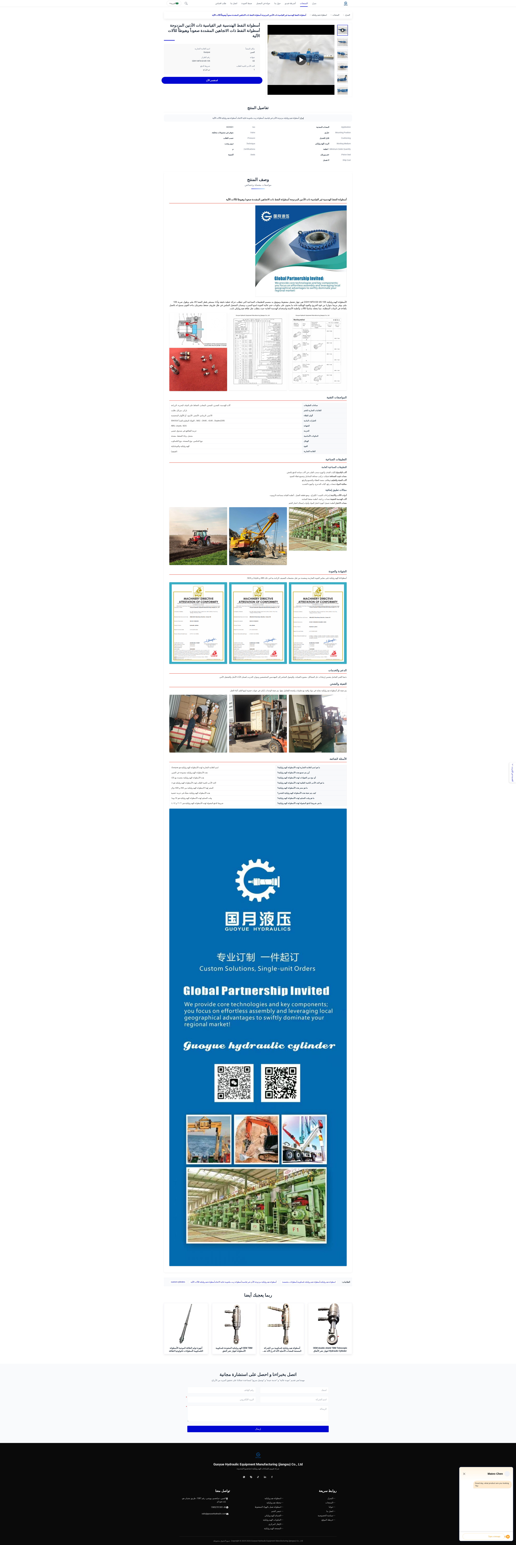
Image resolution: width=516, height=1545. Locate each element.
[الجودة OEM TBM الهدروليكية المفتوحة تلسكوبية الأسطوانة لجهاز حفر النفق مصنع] (234, 1324)
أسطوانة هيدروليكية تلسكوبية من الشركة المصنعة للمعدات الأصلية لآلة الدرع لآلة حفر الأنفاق (282, 1350)
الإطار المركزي (274, 1524)
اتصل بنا (329, 1511)
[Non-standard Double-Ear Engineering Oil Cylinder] (301, 60)
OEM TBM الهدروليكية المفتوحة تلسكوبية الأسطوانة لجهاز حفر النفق (234, 1349)
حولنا (331, 1507)
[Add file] (508, 1537)
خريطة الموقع (327, 1520)
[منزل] (258, 1455)
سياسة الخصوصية (325, 1515)
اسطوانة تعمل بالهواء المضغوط (268, 1507)
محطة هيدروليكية (274, 1502)
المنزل (347, 15)
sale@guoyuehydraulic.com (214, 1513)
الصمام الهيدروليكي (273, 1515)
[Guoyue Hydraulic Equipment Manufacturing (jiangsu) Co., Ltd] (346, 3)
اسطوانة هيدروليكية (319, 15)
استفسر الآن (212, 80)
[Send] (505, 1537)
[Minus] (464, 1473)
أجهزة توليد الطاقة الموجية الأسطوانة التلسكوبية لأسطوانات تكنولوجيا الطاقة (186, 1349)
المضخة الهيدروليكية (272, 1528)
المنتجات (336, 15)
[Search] (186, 3)
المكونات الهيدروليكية (272, 1520)
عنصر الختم (276, 1511)
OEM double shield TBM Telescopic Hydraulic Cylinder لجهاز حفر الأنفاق (330, 1349)
